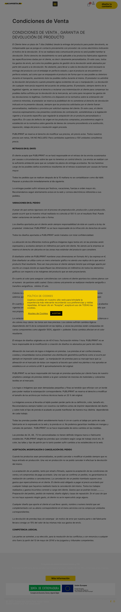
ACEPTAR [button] (56, 313)
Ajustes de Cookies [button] (38, 313)
